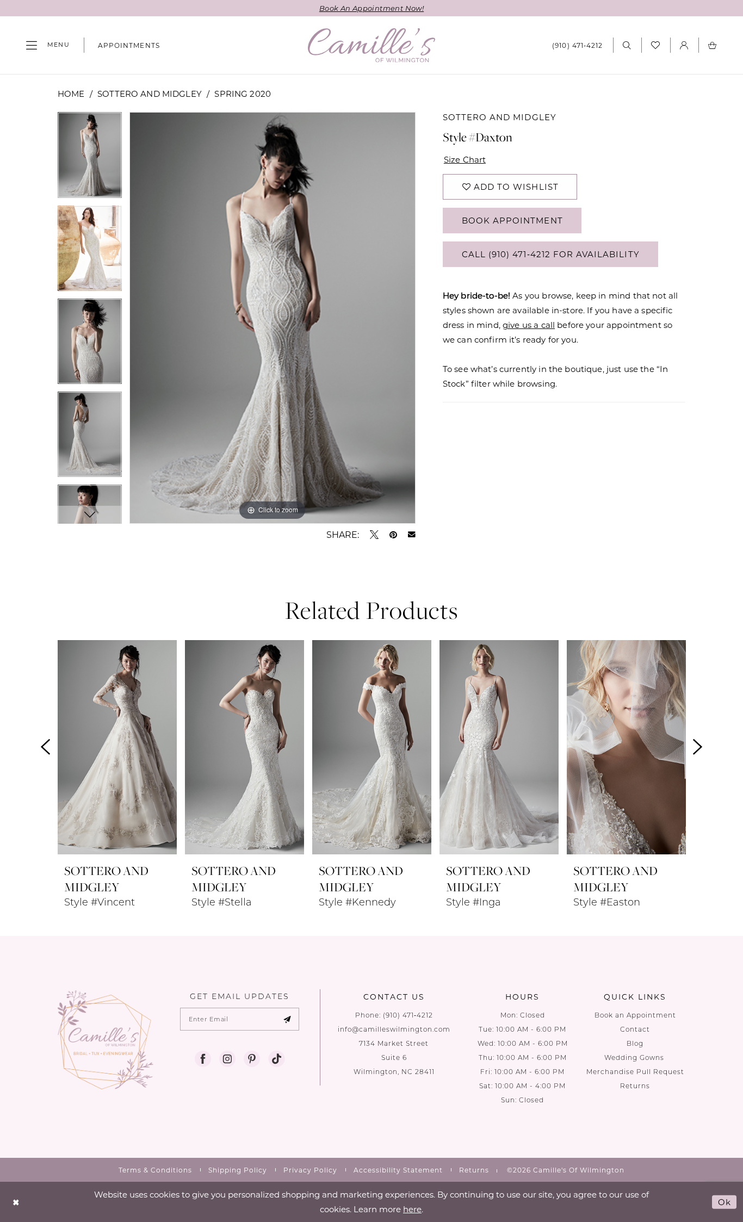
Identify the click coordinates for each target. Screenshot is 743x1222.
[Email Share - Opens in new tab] (412, 534)
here (412, 1209)
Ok (724, 1201)
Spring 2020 (242, 93)
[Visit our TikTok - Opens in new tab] (276, 1059)
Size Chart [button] (465, 159)
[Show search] (627, 45)
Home (71, 93)
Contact (635, 1029)
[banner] (371, 45)
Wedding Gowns (635, 1057)
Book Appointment (512, 220)
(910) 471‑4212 (408, 1015)
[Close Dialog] (16, 1201)
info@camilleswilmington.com (394, 1029)
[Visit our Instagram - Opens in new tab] (227, 1059)
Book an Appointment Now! (371, 8)
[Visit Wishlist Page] (655, 45)
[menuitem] (47, 45)
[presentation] (117, 747)
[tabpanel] (90, 158)
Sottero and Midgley (149, 93)
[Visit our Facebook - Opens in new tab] (203, 1059)
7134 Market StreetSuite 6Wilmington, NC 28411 (394, 1057)
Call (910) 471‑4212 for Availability (551, 254)
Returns (635, 1086)
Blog (635, 1043)
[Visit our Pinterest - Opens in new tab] (252, 1059)
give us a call (529, 324)
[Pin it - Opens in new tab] (393, 534)
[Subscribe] (287, 1019)
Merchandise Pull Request (635, 1072)
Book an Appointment (635, 1015)
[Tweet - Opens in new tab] (374, 534)
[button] (47, 45)
